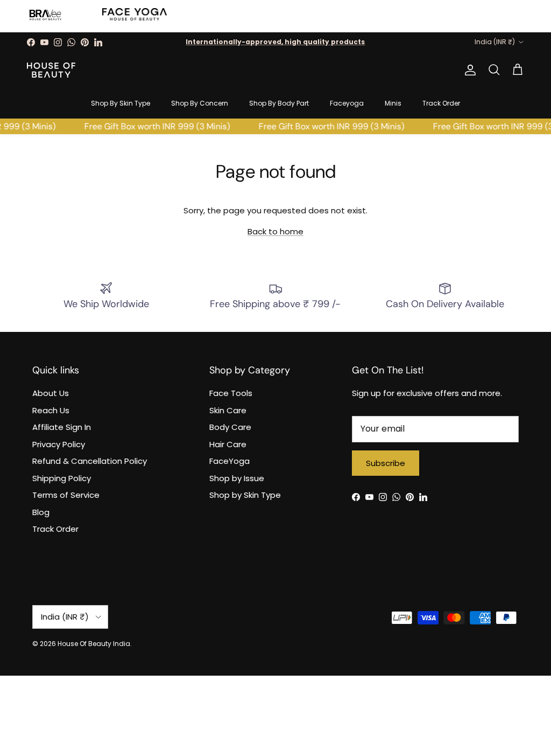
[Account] (468, 70)
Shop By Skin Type (120, 103)
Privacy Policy (58, 444)
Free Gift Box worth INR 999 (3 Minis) (155, 126)
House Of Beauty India (94, 643)
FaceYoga (229, 461)
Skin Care (227, 410)
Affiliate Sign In (61, 427)
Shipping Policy (61, 478)
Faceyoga (347, 103)
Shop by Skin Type (245, 495)
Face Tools (230, 393)
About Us (50, 393)
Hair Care (227, 444)
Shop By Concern (199, 103)
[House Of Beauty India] (51, 70)
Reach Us (50, 410)
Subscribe (385, 463)
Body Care (230, 427)
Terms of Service (66, 495)
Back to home (275, 231)
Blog (41, 512)
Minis (393, 103)
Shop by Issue (236, 478)
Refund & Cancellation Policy (89, 461)
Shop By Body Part (279, 103)
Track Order (441, 103)
